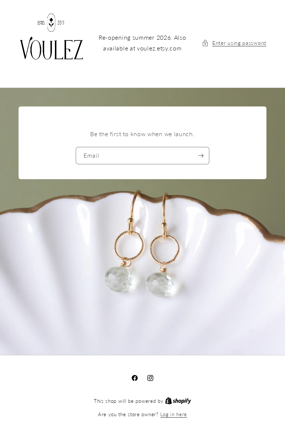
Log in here (173, 414)
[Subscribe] (201, 155)
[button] (234, 42)
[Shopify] (178, 401)
